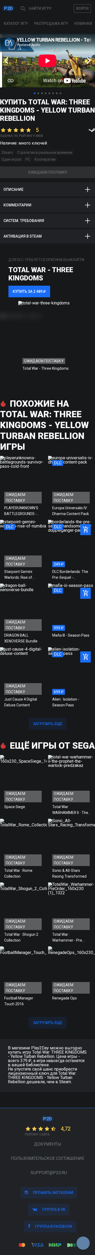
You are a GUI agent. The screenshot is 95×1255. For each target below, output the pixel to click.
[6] (53, 93)
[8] (60, 93)
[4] (45, 93)
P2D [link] (8, 8)
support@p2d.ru (49, 1172)
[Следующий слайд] (88, 60)
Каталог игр (16, 23)
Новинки (83, 23)
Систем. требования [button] (23, 221)
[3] (42, 93)
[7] (57, 93)
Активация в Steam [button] (22, 236)
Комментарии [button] (17, 205)
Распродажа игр (51, 23)
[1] (34, 93)
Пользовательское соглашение (47, 1158)
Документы (47, 1144)
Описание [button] (13, 189)
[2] (38, 93)
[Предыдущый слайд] (6, 60)
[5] (49, 93)
